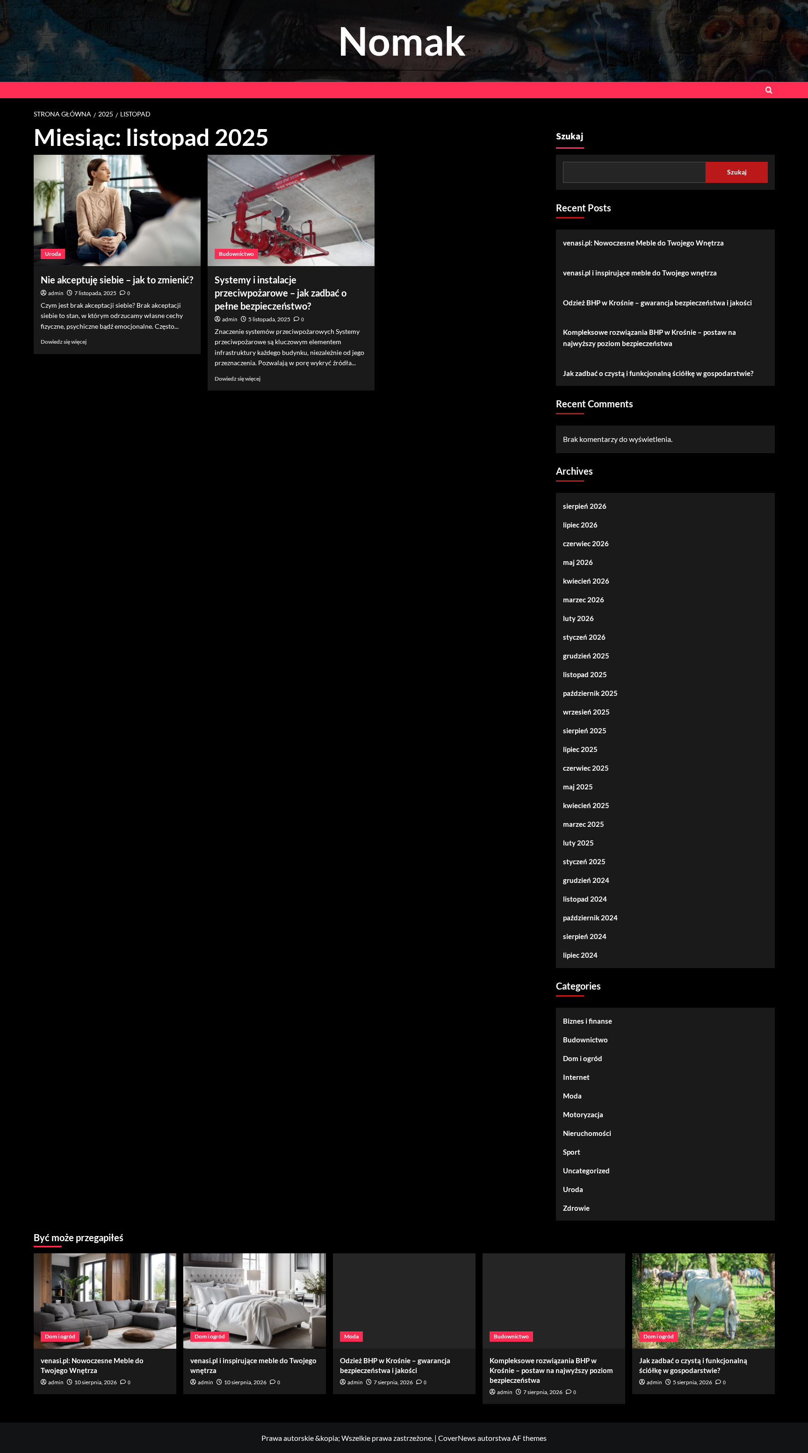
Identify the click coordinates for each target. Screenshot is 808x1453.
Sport (571, 1152)
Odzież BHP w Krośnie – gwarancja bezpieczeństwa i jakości (657, 302)
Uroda (53, 253)
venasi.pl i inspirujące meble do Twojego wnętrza (640, 272)
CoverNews (457, 1437)
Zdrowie (576, 1208)
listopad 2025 (585, 674)
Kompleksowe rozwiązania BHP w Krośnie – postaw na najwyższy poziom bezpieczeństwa (649, 337)
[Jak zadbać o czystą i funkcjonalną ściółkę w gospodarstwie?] (703, 1300)
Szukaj (570, 136)
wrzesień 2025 (586, 712)
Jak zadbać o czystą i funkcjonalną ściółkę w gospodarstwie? (658, 373)
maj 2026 (578, 562)
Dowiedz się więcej (64, 341)
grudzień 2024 (586, 880)
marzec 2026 (583, 599)
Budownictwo (236, 253)
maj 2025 (578, 786)
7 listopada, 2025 (95, 292)
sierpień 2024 (584, 936)
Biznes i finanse (587, 1021)
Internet (576, 1077)
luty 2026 (578, 618)
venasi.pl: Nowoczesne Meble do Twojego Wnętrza (643, 243)
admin (56, 293)
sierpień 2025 (584, 730)
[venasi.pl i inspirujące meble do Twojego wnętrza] (254, 1300)
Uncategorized (586, 1170)
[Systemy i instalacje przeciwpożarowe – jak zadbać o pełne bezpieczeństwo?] (291, 210)
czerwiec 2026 (586, 543)
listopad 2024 (585, 899)
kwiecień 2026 (586, 581)
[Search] (769, 90)
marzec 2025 (583, 824)
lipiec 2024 (580, 955)
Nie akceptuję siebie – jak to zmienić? (117, 279)
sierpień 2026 (584, 506)
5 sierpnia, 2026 (692, 1382)
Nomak (402, 40)
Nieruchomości (587, 1133)
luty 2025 (578, 843)
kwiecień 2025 (586, 805)
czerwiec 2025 (586, 768)
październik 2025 (590, 693)
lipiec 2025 (580, 749)
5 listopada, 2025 (269, 319)
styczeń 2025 (584, 861)
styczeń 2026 (584, 637)
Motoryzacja (583, 1114)
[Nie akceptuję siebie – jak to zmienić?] (117, 210)
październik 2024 (590, 917)
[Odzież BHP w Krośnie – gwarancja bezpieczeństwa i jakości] (404, 1300)
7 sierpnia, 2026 (393, 1382)
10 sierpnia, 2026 (95, 1382)
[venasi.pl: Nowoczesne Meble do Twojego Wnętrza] (105, 1300)
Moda (572, 1096)
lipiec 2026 (580, 524)
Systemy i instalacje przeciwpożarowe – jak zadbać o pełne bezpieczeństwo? (280, 292)
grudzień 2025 (586, 655)
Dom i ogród (582, 1058)
